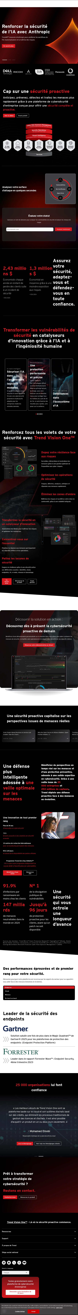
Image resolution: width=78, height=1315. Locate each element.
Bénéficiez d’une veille (10, 872)
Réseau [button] (7, 994)
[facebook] (9, 1263)
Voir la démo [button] (9, 115)
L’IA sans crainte (8, 45)
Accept (33, 1311)
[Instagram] (19, 1263)
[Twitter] (14, 1263)
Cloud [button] (7, 991)
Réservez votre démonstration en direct (39, 645)
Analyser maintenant (63, 229)
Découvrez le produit (18, 581)
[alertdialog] (39, 1309)
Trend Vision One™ (17, 1222)
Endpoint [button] (8, 987)
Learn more (59, 1307)
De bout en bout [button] (11, 998)
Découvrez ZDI (30, 872)
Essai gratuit (22, 115)
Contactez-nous (10, 1197)
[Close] (75, 1306)
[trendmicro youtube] (24, 1263)
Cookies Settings (20, 1311)
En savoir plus (5, 581)
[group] (62, 385)
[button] (16, 385)
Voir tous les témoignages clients (38, 1151)
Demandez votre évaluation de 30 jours (18, 1292)
